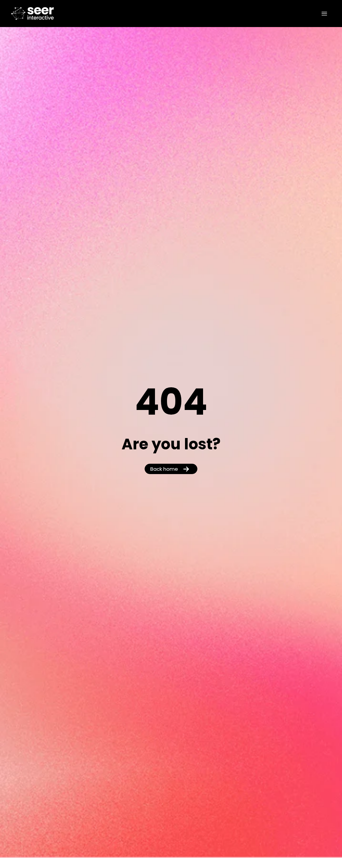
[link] (42, 13)
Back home (164, 469)
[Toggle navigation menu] (324, 13)
